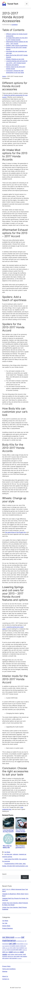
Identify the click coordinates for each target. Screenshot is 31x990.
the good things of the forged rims (15, 532)
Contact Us (5, 979)
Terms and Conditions (9, 969)
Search (4, 874)
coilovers (15, 854)
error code (7, 947)
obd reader (17, 956)
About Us (5, 976)
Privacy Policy (6, 966)
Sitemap (4, 971)
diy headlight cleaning (14, 945)
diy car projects (20, 943)
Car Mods (7, 852)
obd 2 (7, 952)
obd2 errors (16, 952)
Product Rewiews (7, 928)
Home (4, 76)
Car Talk (4, 923)
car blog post (8, 854)
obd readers (23, 956)
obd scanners (13, 958)
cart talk (12, 943)
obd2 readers (11, 954)
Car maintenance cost (20, 940)
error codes (13, 948)
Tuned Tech (12, 4)
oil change (19, 958)
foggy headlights (20, 947)
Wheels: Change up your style (15, 59)
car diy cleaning (18, 937)
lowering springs (7, 856)
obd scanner (5, 958)
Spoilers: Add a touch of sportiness (16, 45)
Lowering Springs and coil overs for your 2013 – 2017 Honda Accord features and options (16, 63)
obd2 (11, 952)
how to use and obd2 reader (14, 949)
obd (3, 952)
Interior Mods (6, 926)
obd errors (10, 956)
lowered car (22, 854)
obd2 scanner (18, 954)
